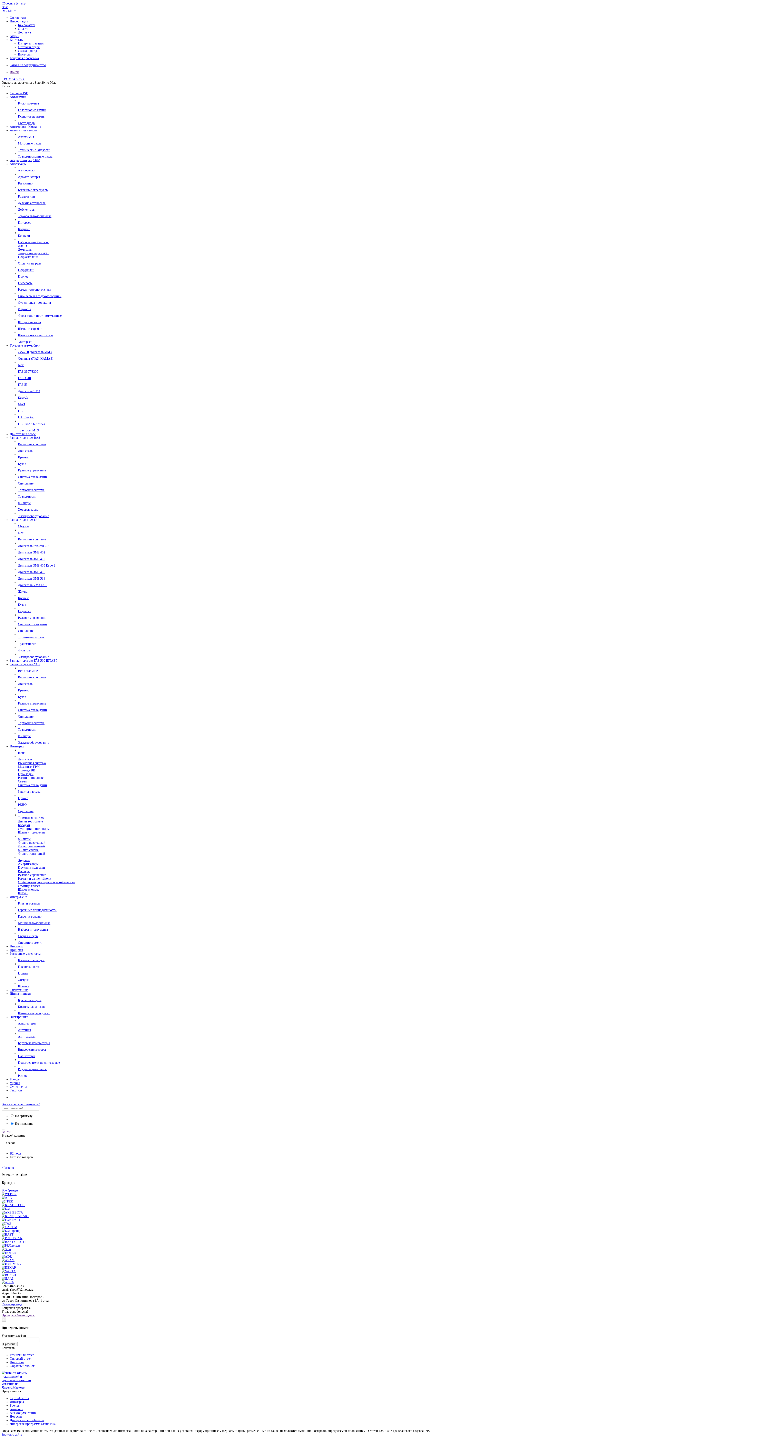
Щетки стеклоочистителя (35, 335)
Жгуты (23, 591)
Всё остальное (28, 670)
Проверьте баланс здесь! (18, 1315)
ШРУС (23, 893)
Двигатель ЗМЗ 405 (31, 559)
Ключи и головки (30, 916)
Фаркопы (24, 309)
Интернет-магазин (31, 43)
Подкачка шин (28, 257)
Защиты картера (29, 791)
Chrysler (23, 526)
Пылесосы (25, 283)
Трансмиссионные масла (35, 156)
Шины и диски (20, 993)
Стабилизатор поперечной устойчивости (46, 882)
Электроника (19, 1017)
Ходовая (24, 860)
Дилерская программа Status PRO (33, 1424)
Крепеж (23, 457)
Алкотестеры (27, 1023)
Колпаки (24, 235)
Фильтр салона (28, 850)
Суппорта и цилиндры (34, 828)
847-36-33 (13, 79)
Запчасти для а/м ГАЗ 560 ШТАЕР (33, 660)
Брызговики (26, 196)
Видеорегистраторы (32, 1049)
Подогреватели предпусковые (39, 1062)
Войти (14, 72)
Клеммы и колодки (31, 960)
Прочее (23, 276)
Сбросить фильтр (14, 3)
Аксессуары (18, 164)
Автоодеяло (26, 170)
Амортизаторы (28, 864)
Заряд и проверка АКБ (33, 253)
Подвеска (24, 611)
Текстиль (16, 1090)
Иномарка (17, 1402)
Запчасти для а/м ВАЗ (25, 437)
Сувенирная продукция (34, 302)
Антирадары (27, 1036)
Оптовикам (18, 17)
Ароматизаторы (29, 177)
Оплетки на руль (29, 263)
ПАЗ (21, 410)
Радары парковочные (32, 1069)
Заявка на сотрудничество (28, 65)
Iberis (21, 753)
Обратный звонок (22, 1366)
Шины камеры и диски (34, 1013)
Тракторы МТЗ (28, 430)
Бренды (15, 1079)
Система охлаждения (32, 477)
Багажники (25, 183)
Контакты (16, 39)
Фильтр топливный (31, 853)
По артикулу (23, 1116)
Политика (17, 1362)
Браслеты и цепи (29, 1000)
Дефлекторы (26, 209)
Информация (19, 21)
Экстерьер (25, 341)
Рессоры (24, 871)
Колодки (24, 825)
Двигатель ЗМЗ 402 (31, 552)
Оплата (23, 28)
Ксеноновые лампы (31, 116)
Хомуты (23, 979)
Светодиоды (26, 123)
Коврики (24, 229)
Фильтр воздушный (31, 842)
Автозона (16, 1409)
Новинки (16, 946)
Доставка (24, 32)
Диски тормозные (30, 821)
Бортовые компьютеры (34, 1043)
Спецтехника (19, 990)
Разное (22, 1075)
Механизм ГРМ (29, 766)
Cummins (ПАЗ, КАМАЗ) (35, 358)
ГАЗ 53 (23, 384)
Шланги (23, 986)
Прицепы (16, 950)
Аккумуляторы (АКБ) (25, 160)
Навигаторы (26, 1056)
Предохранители (29, 966)
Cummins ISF (19, 93)
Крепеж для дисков (31, 1006)
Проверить (9, 1344)
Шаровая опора (28, 889)
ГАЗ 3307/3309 (28, 371)
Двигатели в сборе (23, 434)
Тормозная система (31, 490)
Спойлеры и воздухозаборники (39, 296)
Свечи (22, 781)
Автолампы (18, 97)
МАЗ (21, 404)
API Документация (23, 1413)
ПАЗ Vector (26, 417)
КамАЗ (23, 397)
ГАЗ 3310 (24, 378)
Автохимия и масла (23, 130)
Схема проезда (28, 50)
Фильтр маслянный (31, 846)
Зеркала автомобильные (34, 216)
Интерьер (24, 222)
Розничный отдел (22, 1355)
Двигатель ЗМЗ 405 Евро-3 (37, 565)
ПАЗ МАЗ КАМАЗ (31, 424)
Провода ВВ (26, 770)
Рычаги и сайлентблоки (34, 878)
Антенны (24, 1030)
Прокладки (25, 774)
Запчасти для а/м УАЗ (25, 664)
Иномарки (17, 746)
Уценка (15, 1083)
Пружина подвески (31, 867)
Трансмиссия (27, 496)
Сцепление (25, 483)
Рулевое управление (32, 470)
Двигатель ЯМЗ (29, 391)
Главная (8, 1167)
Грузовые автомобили (25, 345)
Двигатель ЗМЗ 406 (31, 572)
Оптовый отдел (29, 47)
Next (21, 365)
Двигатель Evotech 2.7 (33, 546)
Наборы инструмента (33, 929)
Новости (16, 1416)
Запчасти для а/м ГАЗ (24, 519)
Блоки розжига (28, 103)
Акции (14, 36)
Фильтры (24, 503)
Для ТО (23, 246)
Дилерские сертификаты (27, 1420)
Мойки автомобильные (34, 923)
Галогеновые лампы (32, 110)
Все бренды (10, 1190)
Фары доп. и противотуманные (40, 315)
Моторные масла (29, 143)
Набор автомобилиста (33, 242)
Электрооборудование (33, 516)
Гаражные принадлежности (37, 910)
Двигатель (25, 450)
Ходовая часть (28, 509)
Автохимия (26, 137)
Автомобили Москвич (25, 126)
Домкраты (25, 249)
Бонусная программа (24, 58)
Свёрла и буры (28, 936)
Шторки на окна (29, 322)
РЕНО (22, 804)
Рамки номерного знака (34, 289)
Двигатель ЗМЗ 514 (31, 578)
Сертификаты (19, 1398)
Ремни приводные (30, 777)
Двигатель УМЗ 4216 (32, 585)
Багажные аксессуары (33, 190)
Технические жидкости (34, 150)
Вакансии (25, 54)
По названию (24, 1123)
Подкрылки (26, 270)
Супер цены (18, 1086)
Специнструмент (30, 942)
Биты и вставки (29, 903)
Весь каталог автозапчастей (21, 1104)
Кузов (22, 464)
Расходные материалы (25, 953)
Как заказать (26, 25)
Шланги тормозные (31, 832)
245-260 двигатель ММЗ (35, 352)
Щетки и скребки (30, 328)
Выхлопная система (32, 444)
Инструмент (18, 897)
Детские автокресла (32, 203)
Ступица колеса (29, 886)
